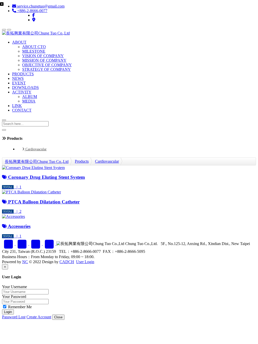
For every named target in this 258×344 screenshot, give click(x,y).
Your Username (14, 287)
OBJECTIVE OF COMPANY (47, 65)
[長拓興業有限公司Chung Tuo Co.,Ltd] (36, 33)
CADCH (66, 262)
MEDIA (29, 101)
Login (8, 312)
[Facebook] (33, 15)
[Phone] (36, 244)
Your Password (14, 296)
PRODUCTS (23, 74)
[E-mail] (22, 244)
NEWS (18, 78)
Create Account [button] (38, 317)
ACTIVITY (21, 92)
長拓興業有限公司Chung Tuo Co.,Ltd (37, 161)
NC (25, 262)
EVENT (19, 83)
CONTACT (21, 110)
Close (58, 317)
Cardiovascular (35, 149)
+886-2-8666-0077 (31, 11)
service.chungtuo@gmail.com (40, 6)
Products (82, 161)
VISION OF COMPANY (43, 56)
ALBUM (29, 96)
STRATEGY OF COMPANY (46, 69)
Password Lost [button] (13, 317)
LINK (17, 106)
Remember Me (19, 307)
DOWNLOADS (25, 87)
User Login (85, 262)
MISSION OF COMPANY (44, 60)
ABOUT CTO (34, 47)
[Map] (33, 20)
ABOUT (19, 42)
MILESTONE (33, 51)
